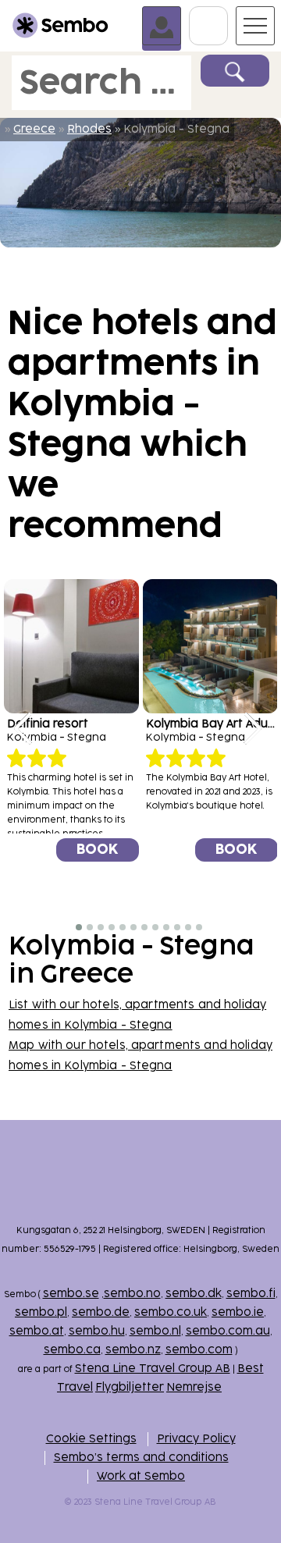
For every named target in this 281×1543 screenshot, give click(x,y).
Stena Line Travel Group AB (152, 1368)
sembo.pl (41, 1312)
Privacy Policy (196, 1439)
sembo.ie (238, 1312)
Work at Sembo (141, 1476)
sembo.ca (72, 1350)
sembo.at (36, 1331)
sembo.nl (155, 1331)
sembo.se (71, 1294)
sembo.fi (251, 1294)
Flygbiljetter (129, 1387)
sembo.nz (133, 1350)
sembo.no (132, 1294)
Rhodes (89, 129)
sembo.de (101, 1312)
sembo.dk (193, 1294)
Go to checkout (227, 13)
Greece (34, 129)
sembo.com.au (228, 1331)
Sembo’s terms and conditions (141, 1457)
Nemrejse (194, 1387)
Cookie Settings (91, 1439)
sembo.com (199, 1350)
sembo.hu (97, 1331)
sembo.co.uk (170, 1312)
